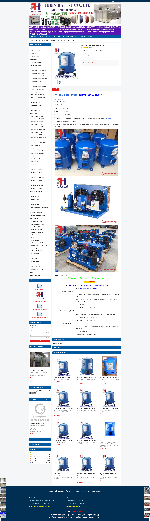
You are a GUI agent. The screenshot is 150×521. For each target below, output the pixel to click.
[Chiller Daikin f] (147, 504)
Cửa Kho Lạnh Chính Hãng (38, 224)
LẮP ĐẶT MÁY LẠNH (36, 105)
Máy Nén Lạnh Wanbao (37, 158)
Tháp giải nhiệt (35, 240)
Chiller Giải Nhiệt (34, 56)
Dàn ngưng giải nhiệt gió (37, 242)
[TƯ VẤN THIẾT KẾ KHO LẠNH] (3, 515)
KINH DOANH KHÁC (34, 48)
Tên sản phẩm (33, 325)
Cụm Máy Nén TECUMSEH (38, 169)
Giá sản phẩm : (86, 62)
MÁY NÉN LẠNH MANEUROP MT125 (86, 440)
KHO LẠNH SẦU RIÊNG (38, 92)
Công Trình (57, 36)
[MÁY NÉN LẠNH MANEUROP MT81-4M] (87, 463)
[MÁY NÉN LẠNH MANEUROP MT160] (64, 366)
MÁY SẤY (32, 272)
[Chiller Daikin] (147, 498)
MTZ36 (101, 440)
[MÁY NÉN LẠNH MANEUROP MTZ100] (64, 397)
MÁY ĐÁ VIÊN (33, 53)
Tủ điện (33, 237)
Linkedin (103, 50)
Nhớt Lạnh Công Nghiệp (37, 229)
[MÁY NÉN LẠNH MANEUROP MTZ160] (67, 61)
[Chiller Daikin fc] (147, 515)
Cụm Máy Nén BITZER (37, 175)
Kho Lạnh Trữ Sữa (37, 81)
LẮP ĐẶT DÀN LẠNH (36, 107)
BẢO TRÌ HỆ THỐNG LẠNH (38, 94)
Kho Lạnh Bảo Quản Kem (38, 73)
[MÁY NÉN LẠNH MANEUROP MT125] (87, 429)
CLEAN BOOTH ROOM (35, 275)
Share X (94, 50)
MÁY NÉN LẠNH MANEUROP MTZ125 (109, 377)
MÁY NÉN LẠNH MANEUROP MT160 (63, 377)
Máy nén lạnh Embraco (37, 145)
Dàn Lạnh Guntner (36, 202)
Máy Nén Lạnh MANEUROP (38, 126)
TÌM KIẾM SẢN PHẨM (40, 341)
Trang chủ (34, 36)
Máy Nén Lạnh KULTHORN (38, 140)
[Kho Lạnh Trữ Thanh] (3, 490)
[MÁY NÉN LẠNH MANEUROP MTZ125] (110, 366)
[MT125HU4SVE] (64, 463)
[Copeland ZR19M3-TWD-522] (40, 412)
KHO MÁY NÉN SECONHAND (36, 212)
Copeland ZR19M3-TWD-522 (37, 423)
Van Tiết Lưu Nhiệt (36, 226)
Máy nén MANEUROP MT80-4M (108, 474)
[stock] (147, 509)
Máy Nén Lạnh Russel (37, 156)
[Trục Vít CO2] (147, 488)
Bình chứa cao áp (36, 234)
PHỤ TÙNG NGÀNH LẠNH (36, 221)
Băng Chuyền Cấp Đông (36, 370)
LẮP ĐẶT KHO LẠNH (36, 65)
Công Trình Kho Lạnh (67, 36)
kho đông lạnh (107, 118)
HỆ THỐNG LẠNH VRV (37, 110)
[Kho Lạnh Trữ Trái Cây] (3, 485)
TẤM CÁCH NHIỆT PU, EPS (39, 89)
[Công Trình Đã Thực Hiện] (3, 480)
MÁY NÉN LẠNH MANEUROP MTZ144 (86, 377)
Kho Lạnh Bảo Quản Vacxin (39, 84)
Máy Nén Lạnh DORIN (37, 132)
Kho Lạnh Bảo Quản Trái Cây (39, 76)
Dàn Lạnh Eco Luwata (37, 194)
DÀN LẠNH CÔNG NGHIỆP (36, 191)
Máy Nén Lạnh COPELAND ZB (38, 129)
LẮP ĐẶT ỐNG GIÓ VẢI (37, 99)
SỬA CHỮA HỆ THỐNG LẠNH (38, 97)
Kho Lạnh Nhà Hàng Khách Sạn (40, 68)
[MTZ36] (110, 429)
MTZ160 (61, 99)
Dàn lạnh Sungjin (80, 36)
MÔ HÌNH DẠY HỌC (34, 218)
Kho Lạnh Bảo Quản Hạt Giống (40, 78)
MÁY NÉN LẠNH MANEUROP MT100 (86, 408)
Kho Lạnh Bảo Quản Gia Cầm (39, 70)
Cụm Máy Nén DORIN (37, 180)
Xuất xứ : (89, 56)
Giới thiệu (41, 36)
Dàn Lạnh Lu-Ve (35, 204)
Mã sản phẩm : (87, 53)
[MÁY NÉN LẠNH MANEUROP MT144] (64, 429)
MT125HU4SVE (57, 474)
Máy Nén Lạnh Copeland (37, 116)
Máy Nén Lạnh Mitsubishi (37, 150)
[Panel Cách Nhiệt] (3, 500)
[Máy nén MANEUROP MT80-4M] (110, 463)
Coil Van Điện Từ (35, 261)
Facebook (85, 50)
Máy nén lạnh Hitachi (36, 148)
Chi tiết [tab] (55, 89)
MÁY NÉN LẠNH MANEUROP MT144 (63, 440)
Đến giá (31, 335)
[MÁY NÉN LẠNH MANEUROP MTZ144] (87, 366)
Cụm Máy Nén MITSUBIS (37, 172)
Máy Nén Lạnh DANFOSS (37, 121)
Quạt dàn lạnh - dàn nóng (37, 266)
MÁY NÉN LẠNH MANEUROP (65, 95)
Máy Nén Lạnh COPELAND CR (39, 137)
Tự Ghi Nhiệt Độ (35, 253)
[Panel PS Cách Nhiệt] (3, 509)
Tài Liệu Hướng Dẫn (35, 59)
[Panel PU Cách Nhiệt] (3, 505)
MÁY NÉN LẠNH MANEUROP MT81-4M (86, 474)
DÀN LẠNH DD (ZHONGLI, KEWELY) (40, 207)
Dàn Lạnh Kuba (35, 196)
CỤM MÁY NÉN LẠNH (35, 166)
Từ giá (31, 330)
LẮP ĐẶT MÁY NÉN (36, 102)
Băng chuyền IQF (36, 50)
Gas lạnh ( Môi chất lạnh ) (37, 269)
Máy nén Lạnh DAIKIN (37, 124)
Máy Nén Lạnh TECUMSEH (38, 118)
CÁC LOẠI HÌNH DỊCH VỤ (35, 62)
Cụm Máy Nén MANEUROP (38, 183)
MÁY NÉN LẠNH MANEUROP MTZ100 (63, 408)
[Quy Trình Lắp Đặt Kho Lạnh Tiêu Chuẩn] (32, 395)
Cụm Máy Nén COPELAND (38, 177)
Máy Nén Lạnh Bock (36, 164)
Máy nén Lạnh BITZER (37, 134)
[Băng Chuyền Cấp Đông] (40, 359)
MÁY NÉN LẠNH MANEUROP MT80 (109, 408)
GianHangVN (118, 519)
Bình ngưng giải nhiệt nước (38, 232)
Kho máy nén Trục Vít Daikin (38, 215)
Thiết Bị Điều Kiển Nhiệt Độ (38, 250)
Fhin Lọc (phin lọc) (36, 248)
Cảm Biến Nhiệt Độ (36, 256)
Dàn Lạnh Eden (35, 199)
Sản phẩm (48, 36)
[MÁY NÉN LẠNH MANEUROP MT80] (110, 397)
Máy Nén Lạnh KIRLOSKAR (38, 153)
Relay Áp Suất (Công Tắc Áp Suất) (39, 245)
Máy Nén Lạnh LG (36, 161)
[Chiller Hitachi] (147, 492)
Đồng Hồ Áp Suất (36, 258)
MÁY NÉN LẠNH (33, 113)
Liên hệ (89, 36)
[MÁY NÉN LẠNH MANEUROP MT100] (87, 397)
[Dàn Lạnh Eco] (3, 495)
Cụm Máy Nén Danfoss (37, 188)
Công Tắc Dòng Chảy (36, 264)
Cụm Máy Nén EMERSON (37, 185)
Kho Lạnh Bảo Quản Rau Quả (39, 86)
